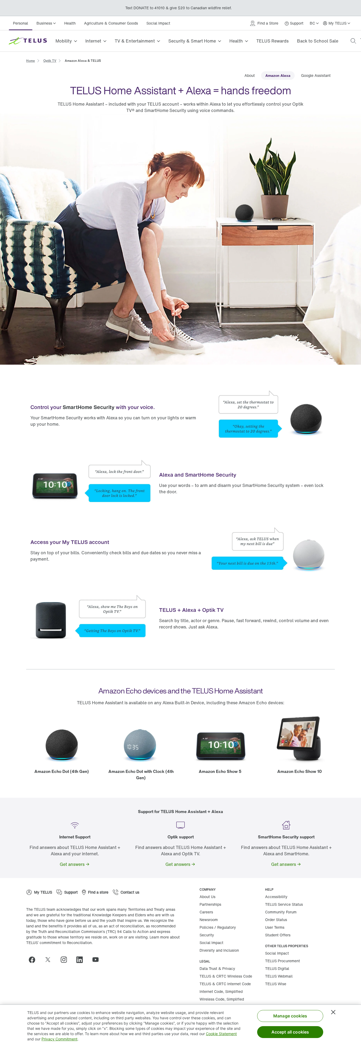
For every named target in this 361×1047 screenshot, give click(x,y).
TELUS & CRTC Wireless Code (226, 976)
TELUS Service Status (284, 904)
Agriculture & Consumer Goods (111, 23)
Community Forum (281, 912)
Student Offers (277, 935)
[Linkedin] (82, 959)
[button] (353, 41)
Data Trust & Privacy (217, 968)
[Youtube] (97, 959)
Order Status (276, 919)
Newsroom (209, 919)
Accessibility (276, 896)
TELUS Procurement (282, 961)
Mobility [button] (63, 41)
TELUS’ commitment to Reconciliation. (59, 942)
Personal (20, 23)
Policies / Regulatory (218, 927)
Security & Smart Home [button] (192, 41)
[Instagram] (66, 959)
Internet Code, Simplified (221, 991)
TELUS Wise (275, 984)
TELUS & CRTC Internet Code (225, 984)
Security (207, 935)
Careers (206, 912)
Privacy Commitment (59, 1039)
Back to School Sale (317, 41)
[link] (30, 60)
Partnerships (210, 904)
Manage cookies (290, 1015)
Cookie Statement (221, 1033)
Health (70, 23)
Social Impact (158, 23)
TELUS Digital (277, 968)
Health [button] (236, 41)
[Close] (333, 1012)
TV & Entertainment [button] (135, 41)
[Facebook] (34, 959)
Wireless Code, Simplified (222, 999)
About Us (207, 896)
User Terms (274, 927)
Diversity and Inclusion (219, 950)
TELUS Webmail (279, 976)
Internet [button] (93, 41)
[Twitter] (50, 959)
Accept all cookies (290, 1032)
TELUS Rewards (272, 41)
